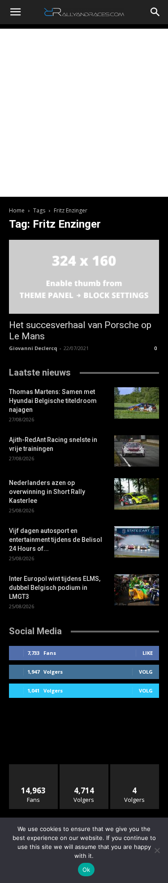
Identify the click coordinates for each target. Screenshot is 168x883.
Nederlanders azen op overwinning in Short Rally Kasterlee (47, 491)
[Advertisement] (84, 113)
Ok (86, 869)
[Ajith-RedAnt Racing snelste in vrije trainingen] (136, 451)
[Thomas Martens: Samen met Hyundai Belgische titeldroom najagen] (136, 403)
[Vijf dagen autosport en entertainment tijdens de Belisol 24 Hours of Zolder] (136, 542)
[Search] (155, 12)
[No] (156, 850)
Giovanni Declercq (33, 348)
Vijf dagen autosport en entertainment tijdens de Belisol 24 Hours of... (55, 539)
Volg (146, 671)
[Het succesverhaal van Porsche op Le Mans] (84, 277)
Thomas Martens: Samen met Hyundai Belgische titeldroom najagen (53, 400)
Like (147, 652)
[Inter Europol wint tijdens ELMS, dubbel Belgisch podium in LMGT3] (136, 590)
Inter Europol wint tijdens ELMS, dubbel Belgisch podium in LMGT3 (54, 587)
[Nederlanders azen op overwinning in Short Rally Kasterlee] (136, 494)
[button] (15, 12)
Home (17, 210)
